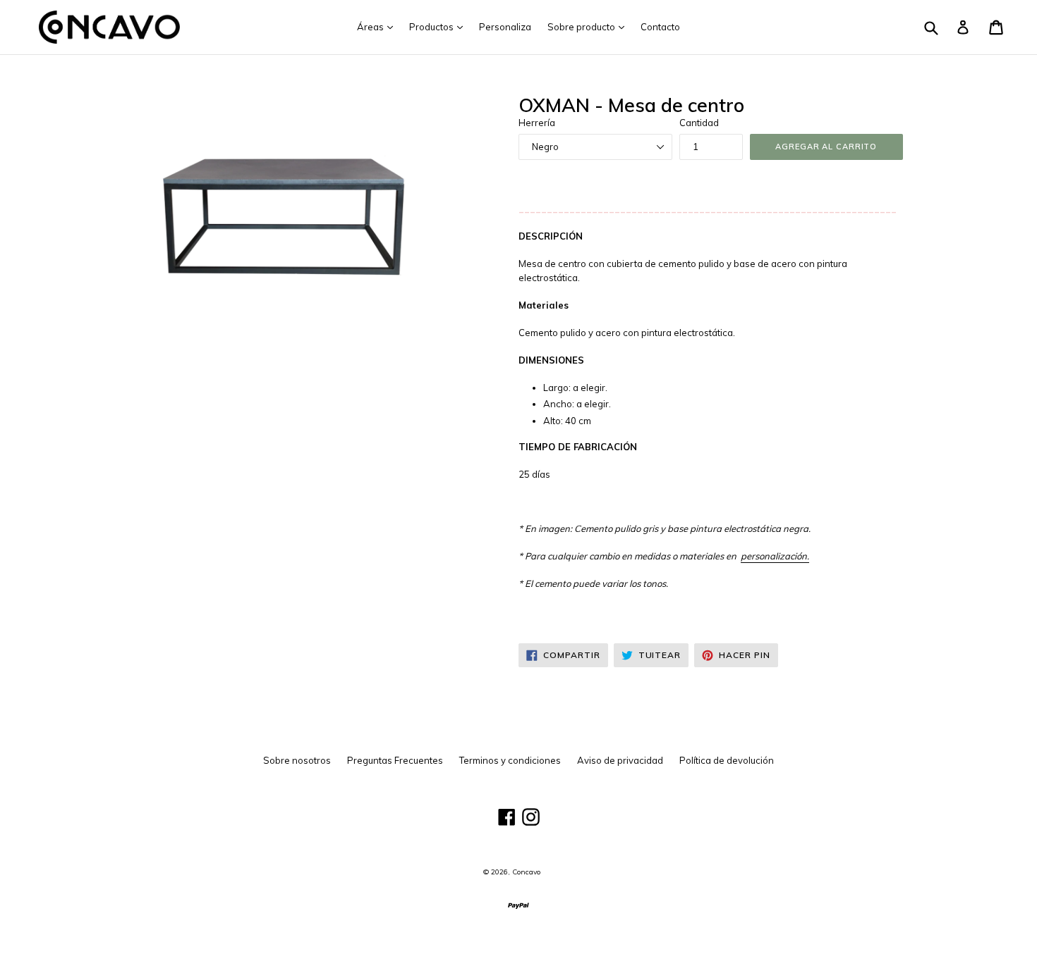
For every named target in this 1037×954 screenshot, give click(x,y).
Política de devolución (726, 760)
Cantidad (699, 122)
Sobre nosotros (297, 760)
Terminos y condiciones (510, 760)
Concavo (526, 871)
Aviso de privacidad (620, 760)
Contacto (660, 26)
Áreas (378, 26)
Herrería (536, 122)
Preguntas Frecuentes (395, 760)
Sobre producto (589, 26)
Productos (439, 26)
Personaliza (505, 26)
